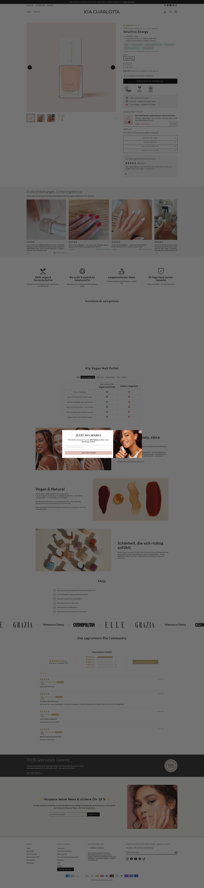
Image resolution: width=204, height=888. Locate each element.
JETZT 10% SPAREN (88, 453)
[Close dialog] (140, 432)
